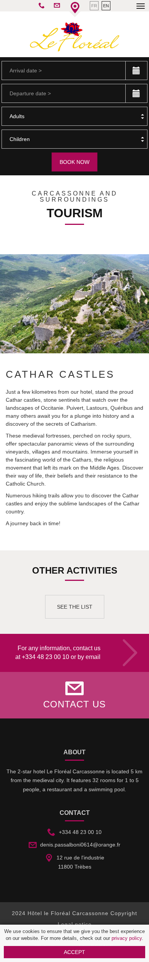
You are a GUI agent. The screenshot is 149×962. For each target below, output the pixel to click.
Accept (74, 952)
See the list (74, 607)
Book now (74, 162)
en (106, 5)
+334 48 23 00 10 (45, 657)
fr (94, 5)
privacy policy (127, 938)
